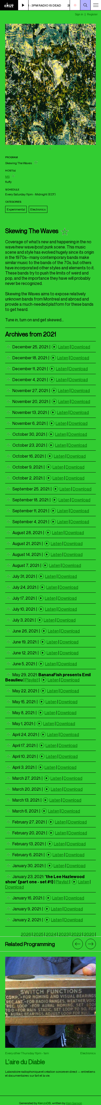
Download (80, 346)
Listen (63, 346)
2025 (38, 934)
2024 (51, 934)
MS (7, 176)
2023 (64, 934)
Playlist (31, 679)
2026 (26, 934)
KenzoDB (44, 1103)
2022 (76, 934)
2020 (89, 934)
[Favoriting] (50, 148)
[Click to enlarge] (50, 143)
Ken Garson (74, 1103)
